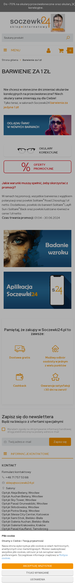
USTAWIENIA (37, 579)
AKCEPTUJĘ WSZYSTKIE (37, 566)
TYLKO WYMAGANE (37, 572)
